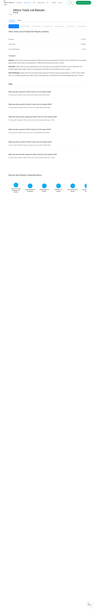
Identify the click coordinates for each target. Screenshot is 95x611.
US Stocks (19, 2)
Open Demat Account (83, 2)
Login (70, 2)
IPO (47, 2)
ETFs (34, 2)
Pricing (60, 2)
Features (54, 2)
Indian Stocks (27, 2)
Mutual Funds (41, 2)
